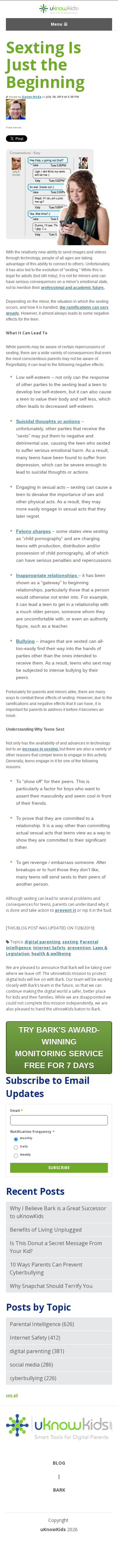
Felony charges (33, 531)
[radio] (59, 1138)
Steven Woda (31, 96)
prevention (79, 948)
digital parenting (42, 942)
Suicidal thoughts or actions (48, 421)
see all (12, 1395)
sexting (70, 942)
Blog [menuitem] (59, 1463)
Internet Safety (49, 948)
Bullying (25, 641)
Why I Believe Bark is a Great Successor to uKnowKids (58, 1212)
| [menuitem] (59, 1476)
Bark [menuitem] (59, 1490)
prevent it (65, 910)
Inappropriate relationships (47, 575)
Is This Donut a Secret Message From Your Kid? (56, 1247)
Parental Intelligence (42, 1324)
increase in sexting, (40, 749)
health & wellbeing (51, 953)
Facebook (26, 127)
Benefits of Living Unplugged (46, 1229)
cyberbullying (33, 1378)
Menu (56, 24)
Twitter (43, 127)
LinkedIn (35, 127)
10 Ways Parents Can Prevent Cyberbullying (46, 1268)
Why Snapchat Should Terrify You (51, 1286)
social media (31, 1364)
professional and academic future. (73, 287)
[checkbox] (59, 1146)
